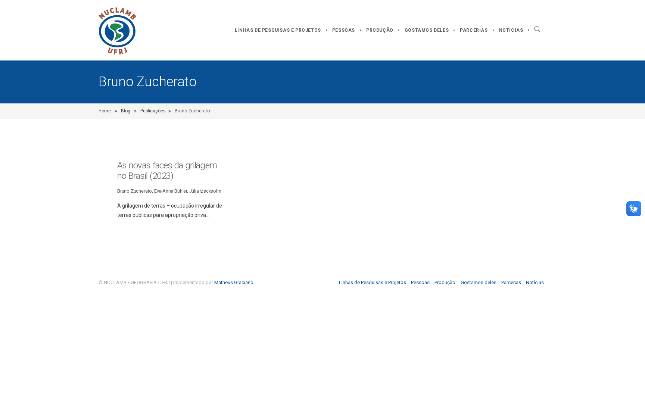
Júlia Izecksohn (205, 191)
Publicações (153, 110)
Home (105, 110)
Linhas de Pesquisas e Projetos (278, 30)
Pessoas (343, 30)
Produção (379, 30)
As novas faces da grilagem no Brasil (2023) (167, 170)
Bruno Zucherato (134, 191)
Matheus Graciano (233, 282)
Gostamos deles (427, 30)
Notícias (511, 30)
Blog (125, 110)
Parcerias (473, 30)
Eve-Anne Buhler (170, 191)
